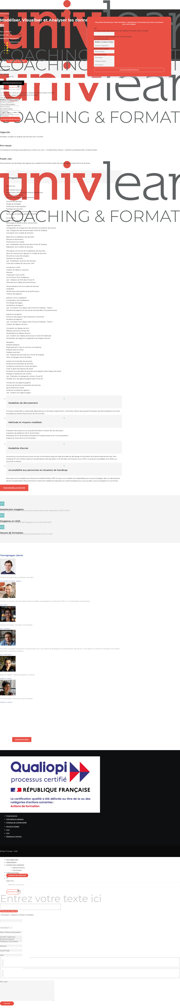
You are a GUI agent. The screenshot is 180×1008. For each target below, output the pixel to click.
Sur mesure (8, 976)
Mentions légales (12, 826)
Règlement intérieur (14, 836)
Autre (6, 965)
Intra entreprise (9, 971)
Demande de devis (11, 963)
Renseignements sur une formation (17, 960)
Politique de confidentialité (16, 823)
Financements (11, 816)
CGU (8, 830)
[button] (7, 878)
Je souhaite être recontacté (10, 119)
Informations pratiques (15, 819)
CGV (7, 833)
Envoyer (7, 1003)
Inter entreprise (9, 974)
